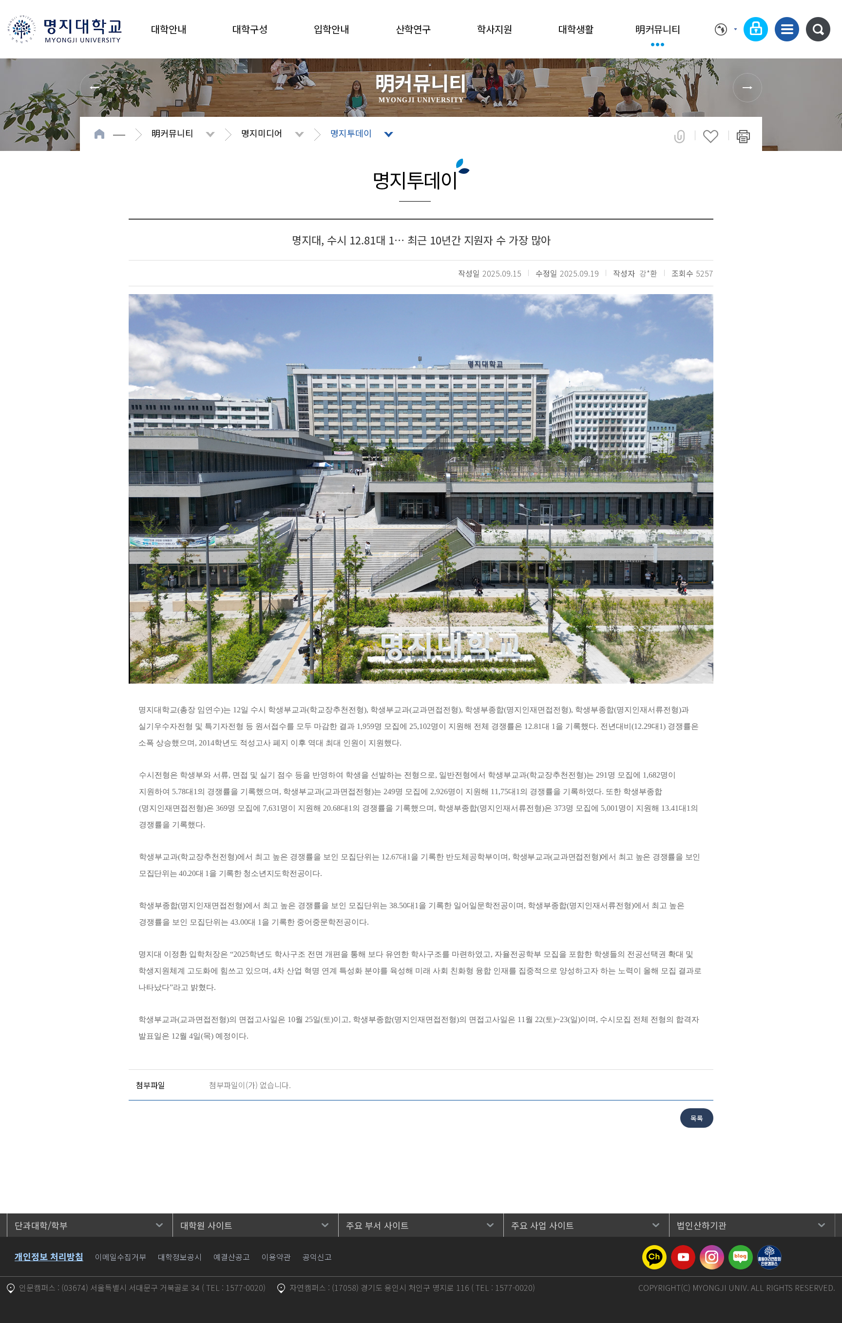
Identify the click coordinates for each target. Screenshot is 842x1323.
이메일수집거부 (120, 1257)
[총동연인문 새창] (769, 1251)
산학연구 (413, 29)
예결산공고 (231, 1257)
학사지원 (494, 29)
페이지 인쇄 (743, 136)
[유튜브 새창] (683, 1251)
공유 (679, 136)
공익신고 (317, 1257)
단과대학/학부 (41, 1225)
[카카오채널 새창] (654, 1251)
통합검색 (818, 29)
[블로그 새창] (740, 1251)
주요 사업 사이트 (542, 1225)
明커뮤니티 (657, 29)
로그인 (756, 29)
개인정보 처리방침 (49, 1256)
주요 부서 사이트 (377, 1225)
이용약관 (276, 1257)
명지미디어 (262, 133)
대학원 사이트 (206, 1225)
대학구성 (250, 29)
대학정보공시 (180, 1257)
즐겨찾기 (710, 136)
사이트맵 (787, 29)
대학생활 (575, 29)
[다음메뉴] (747, 87)
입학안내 (331, 29)
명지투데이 (351, 133)
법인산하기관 (702, 1225)
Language (726, 29)
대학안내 (168, 29)
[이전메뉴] (94, 87)
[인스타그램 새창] (712, 1251)
